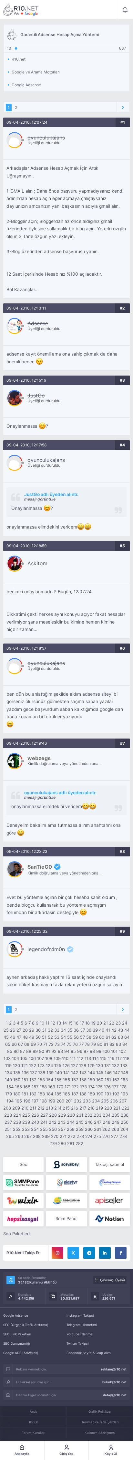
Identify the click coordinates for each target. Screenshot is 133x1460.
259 (80, 1129)
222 (125, 1108)
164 (10, 1086)
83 (118, 1044)
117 (119, 1058)
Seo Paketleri (16, 1233)
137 (33, 1072)
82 (112, 1044)
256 (53, 1129)
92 (53, 1051)
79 (93, 1044)
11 (47, 1023)
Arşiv (33, 1411)
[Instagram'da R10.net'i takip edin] (57, 1253)
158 (83, 1079)
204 (96, 1100)
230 (71, 1115)
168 (43, 1086)
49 (31, 1037)
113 (88, 1058)
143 (83, 1072)
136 (25, 1072)
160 (99, 1079)
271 (63, 1136)
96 (79, 1051)
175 (99, 1086)
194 (10, 1100)
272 (71, 1136)
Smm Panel (66, 1218)
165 (18, 1086)
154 (49, 1079)
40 (101, 1030)
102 (122, 1051)
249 (115, 1122)
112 (80, 1058)
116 (111, 1058)
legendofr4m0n (46, 949)
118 (126, 1058)
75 (69, 1044)
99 (98, 1051)
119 (8, 1065)
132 (115, 1065)
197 (35, 1100)
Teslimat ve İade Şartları (99, 1422)
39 (95, 1030)
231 (79, 1115)
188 (83, 1093)
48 (25, 1037)
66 (14, 1044)
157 (74, 1079)
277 (114, 1136)
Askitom (37, 563)
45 (6, 1037)
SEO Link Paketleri (17, 1334)
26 (12, 1030)
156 (66, 1079)
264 (124, 1129)
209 (16, 1108)
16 (76, 1023)
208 (7, 1108)
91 (48, 1051)
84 (125, 1044)
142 (74, 1072)
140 (58, 1072)
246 (89, 1122)
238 (17, 1122)
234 (106, 1115)
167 (35, 1086)
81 (106, 1044)
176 (107, 1086)
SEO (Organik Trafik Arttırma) (25, 1325)
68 (26, 1044)
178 (123, 1086)
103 (7, 1058)
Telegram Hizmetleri (81, 1325)
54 (63, 1037)
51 (44, 1037)
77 (81, 1044)
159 (91, 1079)
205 (105, 1100)
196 (26, 1100)
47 (18, 1037)
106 (32, 1058)
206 (114, 1100)
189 (91, 1093)
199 (51, 1100)
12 (53, 1023)
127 (74, 1065)
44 (126, 1030)
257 (62, 1129)
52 (50, 1037)
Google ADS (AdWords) (20, 1353)
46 (12, 1037)
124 (49, 1065)
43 (120, 1030)
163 (124, 1079)
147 (116, 1072)
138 (41, 1072)
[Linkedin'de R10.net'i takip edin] (105, 1253)
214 (57, 1108)
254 (35, 1129)
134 (8, 1072)
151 (25, 1079)
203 (87, 1100)
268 (37, 1136)
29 (31, 1030)
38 (88, 1030)
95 (73, 1051)
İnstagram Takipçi (80, 1315)
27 (18, 1030)
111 (73, 1058)
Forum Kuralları (33, 1433)
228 (53, 1115)
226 (35, 1115)
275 (97, 1136)
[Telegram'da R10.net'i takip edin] (89, 1253)
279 (53, 1143)
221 (116, 1108)
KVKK (33, 1422)
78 (87, 1044)
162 (115, 1079)
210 (24, 1108)
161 (108, 1079)
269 (46, 1136)
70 (39, 1044)
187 (74, 1093)
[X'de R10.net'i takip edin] (73, 1253)
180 (16, 1093)
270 (54, 1136)
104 (15, 1058)
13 (58, 1023)
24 (124, 1023)
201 (69, 1100)
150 (16, 1079)
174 (91, 1086)
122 (32, 1065)
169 (51, 1086)
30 (38, 1030)
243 (62, 1122)
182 (32, 1093)
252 (17, 1129)
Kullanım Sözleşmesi (100, 1433)
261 (97, 1129)
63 (120, 1037)
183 (41, 1093)
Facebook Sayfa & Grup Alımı (88, 1353)
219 (99, 1108)
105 (23, 1058)
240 (35, 1122)
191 (108, 1093)
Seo (23, 1164)
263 (115, 1129)
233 (97, 1115)
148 (124, 1072)
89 (35, 1051)
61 (108, 1037)
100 (106, 1051)
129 (91, 1065)
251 (8, 1129)
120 (16, 1065)
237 (8, 1122)
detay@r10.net (115, 1395)
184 (49, 1093)
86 (16, 1051)
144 (91, 1072)
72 (51, 1044)
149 (8, 1079)
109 (57, 1058)
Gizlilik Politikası (99, 1411)
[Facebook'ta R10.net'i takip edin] (121, 1253)
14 (64, 1023)
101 (114, 1051)
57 (82, 1037)
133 (124, 1065)
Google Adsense (15, 1315)
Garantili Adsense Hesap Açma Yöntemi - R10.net (21, 9)
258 (71, 1129)
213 (49, 1108)
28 (25, 1030)
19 (93, 1023)
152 (32, 1079)
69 (33, 1044)
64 (126, 1037)
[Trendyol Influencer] (23, 1200)
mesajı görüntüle (40, 499)
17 (82, 1023)
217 (82, 1108)
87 (22, 1051)
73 (57, 1044)
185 (58, 1093)
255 (44, 1129)
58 (88, 1037)
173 (83, 1086)
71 (45, 1044)
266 (19, 1136)
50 (38, 1037)
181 (25, 1093)
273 (80, 1136)
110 (65, 1058)
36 (76, 1030)
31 (44, 1030)
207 (123, 1100)
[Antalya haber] (66, 1200)
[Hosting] (66, 1182)
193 (124, 1093)
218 (91, 1108)
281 (70, 1143)
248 (106, 1122)
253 (26, 1129)
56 (76, 1037)
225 (26, 1115)
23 (118, 1023)
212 (41, 1108)
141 (66, 1072)
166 (26, 1086)
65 (7, 1044)
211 (33, 1108)
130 (99, 1065)
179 (8, 1093)
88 (28, 1051)
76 (75, 1044)
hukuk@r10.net (114, 1382)
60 (101, 1037)
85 (9, 1051)
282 (79, 1143)
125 (57, 1065)
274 (88, 1136)
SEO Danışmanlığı (16, 1343)
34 (63, 1030)
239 (26, 1122)
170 (59, 1086)
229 (62, 1115)
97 (86, 1051)
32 (50, 1030)
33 (56, 1030)
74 (63, 1044)
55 (69, 1037)
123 (41, 1065)
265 (10, 1136)
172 (75, 1086)
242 (52, 1122)
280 (62, 1143)
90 (41, 1051)
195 (18, 1100)
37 (82, 1030)
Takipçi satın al (109, 1164)
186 (66, 1093)
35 (69, 1030)
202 (78, 1100)
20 (99, 1023)
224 (17, 1115)
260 (89, 1129)
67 (20, 1044)
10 (42, 1023)
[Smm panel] (23, 1182)
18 (87, 1023)
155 (58, 1079)
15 (70, 1023)
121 (24, 1065)
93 (60, 1051)
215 (66, 1108)
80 (99, 1044)
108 (48, 1058)
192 (115, 1093)
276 (106, 1136)
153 (41, 1079)
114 (95, 1058)
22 (111, 1023)
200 (60, 1100)
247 (97, 1122)
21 (105, 1023)
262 (106, 1129)
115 (103, 1058)
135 (16, 1072)
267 (28, 1136)
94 (66, 1051)
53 (56, 1037)
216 (74, 1108)
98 (92, 1051)
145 (99, 1072)
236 (124, 1115)
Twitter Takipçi (77, 1343)
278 (123, 1136)
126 (66, 1065)
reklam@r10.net (114, 1369)
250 (124, 1122)
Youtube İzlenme (79, 1334)
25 (6, 1030)
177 (115, 1086)
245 (80, 1122)
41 (108, 1030)
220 (108, 1108)
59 (95, 1037)
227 (44, 1115)
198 (43, 1100)
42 (114, 1030)
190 (99, 1093)
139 (50, 1072)
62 (114, 1037)
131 (107, 1065)
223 (8, 1115)
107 (40, 1058)
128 (82, 1065)
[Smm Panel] (66, 1164)
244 (71, 1122)
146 (108, 1072)
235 (115, 1115)
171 (68, 1086)
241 (43, 1122)
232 (88, 1115)
